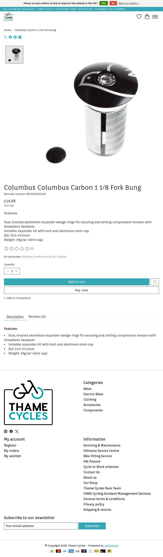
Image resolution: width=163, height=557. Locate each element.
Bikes (87, 389)
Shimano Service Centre (101, 451)
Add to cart (76, 282)
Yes (104, 3)
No (113, 3)
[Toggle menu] (155, 17)
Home (7, 30)
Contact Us (91, 472)
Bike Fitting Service (97, 456)
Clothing (89, 399)
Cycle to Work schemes (100, 467)
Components (93, 410)
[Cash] (51, 551)
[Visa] (64, 551)
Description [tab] (15, 316)
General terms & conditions (104, 499)
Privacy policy (93, 504)
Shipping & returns (97, 510)
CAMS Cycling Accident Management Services (117, 493)
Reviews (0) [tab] (37, 316)
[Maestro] (83, 551)
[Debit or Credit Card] (103, 551)
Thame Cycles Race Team (102, 488)
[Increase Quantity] (16, 271)
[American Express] (71, 551)
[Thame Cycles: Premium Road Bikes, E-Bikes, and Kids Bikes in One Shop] (8, 17)
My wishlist (12, 456)
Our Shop (90, 483)
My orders (11, 451)
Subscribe (92, 526)
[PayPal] (96, 551)
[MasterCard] (58, 551)
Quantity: (9, 264)
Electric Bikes (93, 394)
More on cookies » (129, 3)
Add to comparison (19, 297)
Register (10, 445)
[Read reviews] (17, 248)
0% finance (92, 461)
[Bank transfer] (77, 551)
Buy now (81, 290)
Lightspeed (111, 545)
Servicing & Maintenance (101, 445)
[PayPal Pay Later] (109, 551)
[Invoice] (90, 551)
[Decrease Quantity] (7, 271)
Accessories (92, 405)
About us (90, 477)
